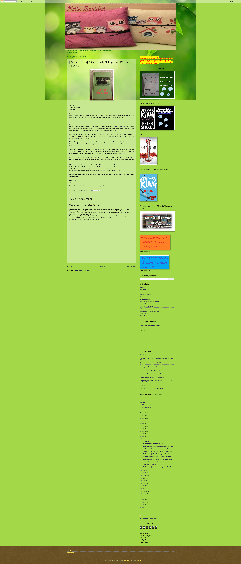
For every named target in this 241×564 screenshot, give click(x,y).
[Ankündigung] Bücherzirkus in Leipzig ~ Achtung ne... (157, 456)
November (146, 441)
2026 (143, 415)
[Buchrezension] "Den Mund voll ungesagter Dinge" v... (158, 467)
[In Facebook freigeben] (97, 190)
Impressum (143, 313)
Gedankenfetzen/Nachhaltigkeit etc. (149, 311)
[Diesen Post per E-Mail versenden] (92, 190)
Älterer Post (131, 267)
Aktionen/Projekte (144, 304)
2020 (143, 431)
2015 (143, 502)
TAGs (141, 308)
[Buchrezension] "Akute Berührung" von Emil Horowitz (157, 454)
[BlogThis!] (94, 190)
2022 (143, 426)
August (145, 475)
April (144, 486)
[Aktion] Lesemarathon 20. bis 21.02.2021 (151, 362)
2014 (143, 505)
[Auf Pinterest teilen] (99, 190)
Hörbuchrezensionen (145, 299)
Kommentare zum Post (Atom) (82, 270)
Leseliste (142, 292)
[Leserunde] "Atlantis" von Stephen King (151, 370)
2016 (143, 499)
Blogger (139, 560)
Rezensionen (77, 193)
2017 (143, 497)
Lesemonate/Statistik (145, 294)
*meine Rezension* (119, 126)
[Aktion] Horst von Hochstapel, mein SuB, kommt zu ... (158, 451)
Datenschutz (143, 316)
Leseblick (142, 402)
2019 (143, 434)
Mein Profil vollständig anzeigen (148, 518)
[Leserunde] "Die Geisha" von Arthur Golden (152, 388)
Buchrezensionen (144, 297)
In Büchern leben (144, 400)
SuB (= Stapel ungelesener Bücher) (149, 301)
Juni (144, 480)
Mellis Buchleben (86, 9)
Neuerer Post (72, 267)
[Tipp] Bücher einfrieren (146, 355)
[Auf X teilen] (95, 190)
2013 (143, 507)
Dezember (146, 439)
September (146, 473)
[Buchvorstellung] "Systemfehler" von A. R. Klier (156, 443)
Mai (144, 483)
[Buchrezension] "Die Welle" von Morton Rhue (152, 377)
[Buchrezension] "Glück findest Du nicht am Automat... (158, 446)
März (144, 488)
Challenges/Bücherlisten (146, 306)
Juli (144, 478)
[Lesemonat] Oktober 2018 (150, 464)
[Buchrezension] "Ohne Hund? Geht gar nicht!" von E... (158, 459)
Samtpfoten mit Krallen (146, 404)
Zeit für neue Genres (145, 407)
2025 (143, 418)
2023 (143, 423)
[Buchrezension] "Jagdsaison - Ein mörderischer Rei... (157, 448)
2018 (143, 436)
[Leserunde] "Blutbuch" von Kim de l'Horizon (152, 374)
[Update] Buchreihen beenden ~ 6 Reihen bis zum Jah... (158, 461)
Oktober (145, 470)
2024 (143, 421)
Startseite (102, 267)
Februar (145, 491)
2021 (143, 429)
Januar (145, 493)
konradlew (126, 560)
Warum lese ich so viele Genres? (150, 325)
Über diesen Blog (144, 289)
